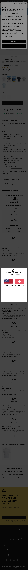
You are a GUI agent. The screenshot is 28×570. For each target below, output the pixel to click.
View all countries (14, 289)
